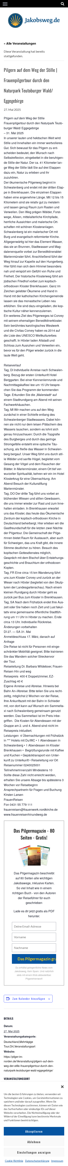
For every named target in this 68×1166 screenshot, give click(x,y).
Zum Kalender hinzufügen (28, 999)
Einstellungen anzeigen (34, 1152)
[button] (62, 1087)
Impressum (57, 1160)
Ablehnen (34, 1142)
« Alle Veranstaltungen (20, 43)
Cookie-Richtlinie (14, 1160)
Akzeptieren (34, 1131)
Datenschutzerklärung (37, 1160)
